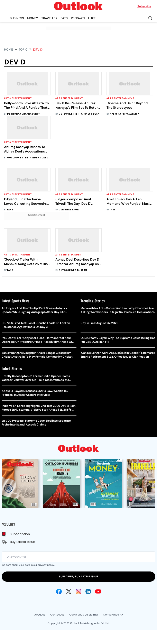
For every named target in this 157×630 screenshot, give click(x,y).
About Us (39, 614)
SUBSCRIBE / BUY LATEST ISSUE (78, 576)
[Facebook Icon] (59, 591)
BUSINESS (17, 18)
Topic (23, 50)
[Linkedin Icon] (88, 591)
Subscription (20, 534)
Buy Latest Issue (22, 541)
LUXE (91, 18)
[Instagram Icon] (78, 591)
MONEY (32, 18)
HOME (8, 50)
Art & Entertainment (18, 98)
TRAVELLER (49, 18)
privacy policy (46, 564)
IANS (10, 209)
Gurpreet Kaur (68, 209)
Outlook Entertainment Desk (78, 114)
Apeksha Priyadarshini (125, 114)
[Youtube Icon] (98, 591)
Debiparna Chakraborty (23, 114)
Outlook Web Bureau (72, 270)
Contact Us (57, 614)
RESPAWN (78, 18)
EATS (64, 18)
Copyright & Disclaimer (83, 614)
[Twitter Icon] (68, 591)
